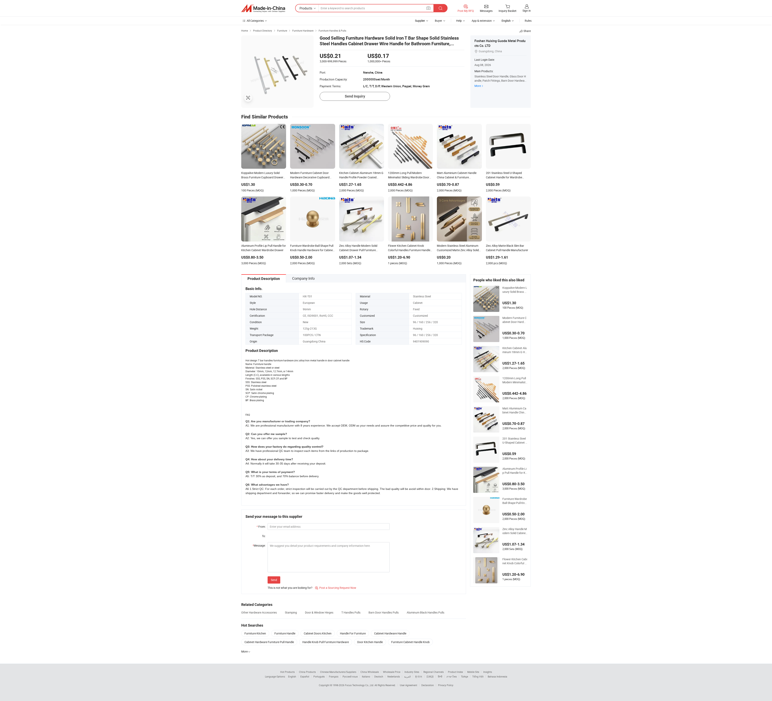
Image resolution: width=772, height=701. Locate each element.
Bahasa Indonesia (497, 676)
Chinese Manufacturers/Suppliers (338, 671)
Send (274, 580)
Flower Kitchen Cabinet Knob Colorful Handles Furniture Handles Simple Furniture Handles (515, 561)
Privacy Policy (445, 685)
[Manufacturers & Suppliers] (263, 8)
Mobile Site (473, 671)
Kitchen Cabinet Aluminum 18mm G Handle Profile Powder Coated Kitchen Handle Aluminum (514, 350)
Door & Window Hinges (319, 612)
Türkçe (464, 676)
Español (304, 676)
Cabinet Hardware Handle (390, 633)
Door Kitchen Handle (370, 642)
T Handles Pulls (350, 612)
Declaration (427, 685)
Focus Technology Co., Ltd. (360, 685)
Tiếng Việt (478, 676)
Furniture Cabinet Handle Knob (410, 642)
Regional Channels (433, 671)
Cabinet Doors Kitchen (318, 633)
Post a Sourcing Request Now (335, 588)
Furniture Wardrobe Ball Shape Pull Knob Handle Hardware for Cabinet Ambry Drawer (515, 501)
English (292, 676)
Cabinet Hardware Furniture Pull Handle (269, 642)
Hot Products (287, 671)
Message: (259, 545)
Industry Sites (411, 671)
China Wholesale (369, 671)
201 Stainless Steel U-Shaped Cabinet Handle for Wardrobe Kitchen (514, 441)
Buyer (438, 21)
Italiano (366, 676)
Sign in (527, 10)
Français (333, 676)
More (477, 86)
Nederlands (393, 676)
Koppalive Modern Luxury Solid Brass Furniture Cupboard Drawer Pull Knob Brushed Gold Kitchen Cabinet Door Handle (514, 290)
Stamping (291, 612)
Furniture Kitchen (255, 633)
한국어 (418, 676)
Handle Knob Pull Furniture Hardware (325, 642)
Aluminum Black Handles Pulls (425, 612)
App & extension (482, 21)
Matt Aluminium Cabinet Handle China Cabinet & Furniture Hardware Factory (514, 410)
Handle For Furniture (353, 633)
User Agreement (408, 685)
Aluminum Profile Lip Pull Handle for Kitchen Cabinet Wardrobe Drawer (514, 471)
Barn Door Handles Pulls (384, 612)
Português (319, 676)
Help (459, 21)
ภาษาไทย (452, 676)
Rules (528, 21)
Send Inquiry (355, 96)
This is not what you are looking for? (290, 588)
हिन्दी (440, 676)
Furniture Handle (284, 633)
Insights (487, 671)
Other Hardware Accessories (259, 612)
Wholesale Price (391, 671)
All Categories (255, 21)
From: (261, 526)
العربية (407, 676)
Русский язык (350, 676)
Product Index (455, 671)
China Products (307, 671)
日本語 (430, 676)
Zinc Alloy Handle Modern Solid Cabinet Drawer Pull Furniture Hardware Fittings (514, 531)
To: (264, 536)
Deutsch (378, 676)
